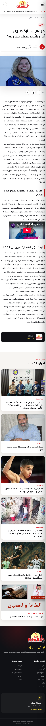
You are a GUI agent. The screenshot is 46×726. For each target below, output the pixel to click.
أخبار (44, 665)
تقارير (36, 18)
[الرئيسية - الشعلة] (23, 4)
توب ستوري (41, 686)
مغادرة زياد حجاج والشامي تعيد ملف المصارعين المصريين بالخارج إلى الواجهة (24, 490)
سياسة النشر (18, 669)
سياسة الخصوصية (17, 672)
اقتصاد (43, 676)
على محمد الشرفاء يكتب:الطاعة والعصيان (26, 616)
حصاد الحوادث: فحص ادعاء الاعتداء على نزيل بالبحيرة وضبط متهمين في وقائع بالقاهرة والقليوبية (25, 533)
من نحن (19, 665)
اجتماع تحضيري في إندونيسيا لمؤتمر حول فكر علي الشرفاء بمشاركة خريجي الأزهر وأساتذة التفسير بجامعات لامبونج (24, 405)
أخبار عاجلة (42, 669)
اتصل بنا (20, 676)
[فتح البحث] (4, 4)
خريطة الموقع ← (36, 709)
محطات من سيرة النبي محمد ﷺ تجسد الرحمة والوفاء (25, 448)
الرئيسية (43, 18)
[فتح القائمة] (42, 4)
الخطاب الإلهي (41, 679)
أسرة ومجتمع (41, 672)
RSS (20, 679)
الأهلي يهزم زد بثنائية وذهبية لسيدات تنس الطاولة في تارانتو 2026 (25, 576)
